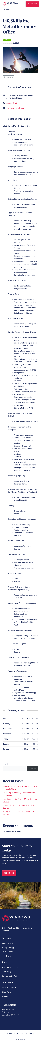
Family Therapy (8, 947)
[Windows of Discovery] (10, 4)
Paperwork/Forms (9, 987)
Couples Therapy (8, 952)
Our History (6, 972)
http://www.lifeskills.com (15, 108)
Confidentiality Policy (10, 976)
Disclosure (20, 1039)
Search (5, 764)
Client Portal (7, 992)
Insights (5, 996)
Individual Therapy (9, 943)
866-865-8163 (32, 4)
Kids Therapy (7, 956)
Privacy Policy (12, 1033)
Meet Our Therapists (10, 967)
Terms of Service (27, 1033)
